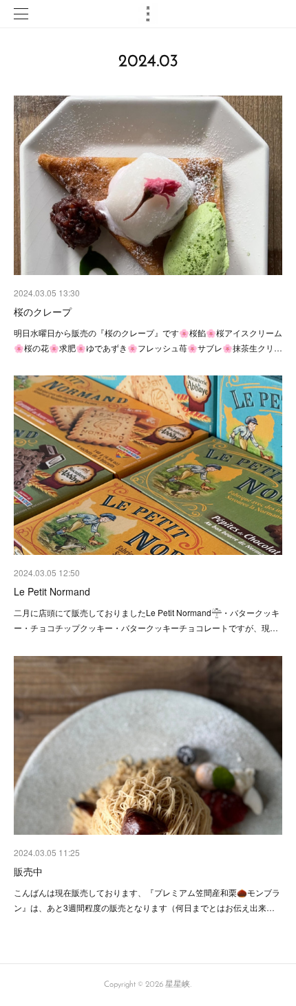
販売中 (28, 871)
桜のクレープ (43, 311)
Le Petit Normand (52, 591)
